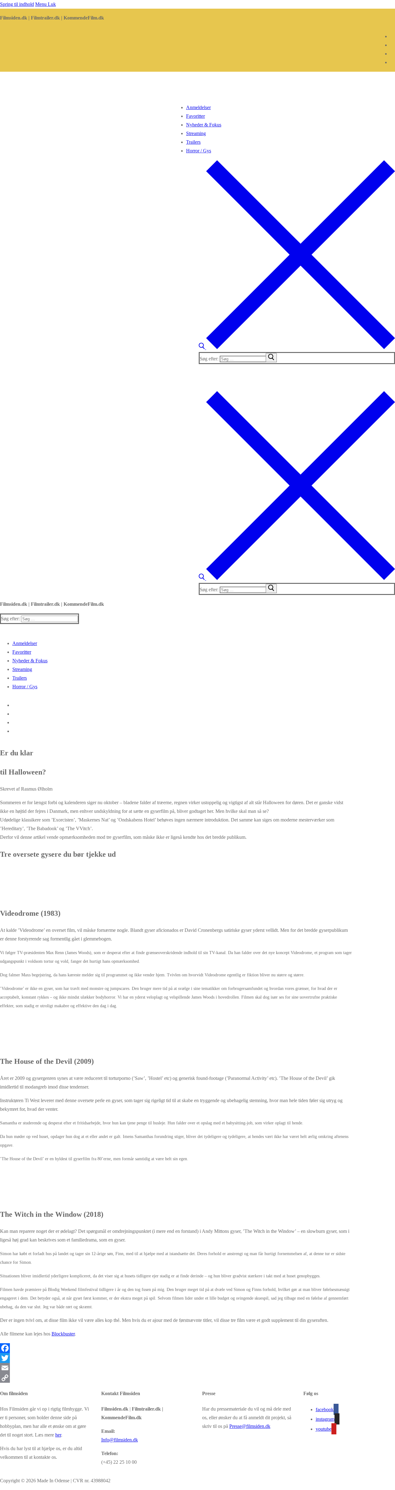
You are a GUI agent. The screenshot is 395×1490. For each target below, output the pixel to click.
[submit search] (271, 357)
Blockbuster (63, 1333)
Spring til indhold (17, 4)
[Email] (197, 1368)
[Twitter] (197, 1358)
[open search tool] (297, 347)
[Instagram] (392, 45)
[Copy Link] (197, 1378)
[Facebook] (392, 36)
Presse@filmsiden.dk (249, 1426)
